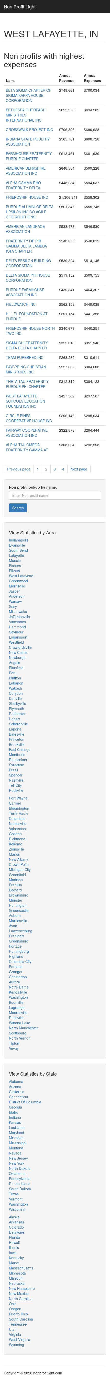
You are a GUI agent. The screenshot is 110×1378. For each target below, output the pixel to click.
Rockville (16, 790)
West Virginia (19, 1339)
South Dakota (20, 1188)
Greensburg (18, 941)
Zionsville (16, 849)
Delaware (16, 1232)
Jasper (14, 591)
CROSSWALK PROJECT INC (29, 129)
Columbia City (20, 961)
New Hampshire (22, 1288)
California (16, 1091)
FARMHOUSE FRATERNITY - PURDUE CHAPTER (30, 156)
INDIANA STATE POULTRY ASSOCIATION (28, 141)
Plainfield (16, 667)
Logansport (18, 637)
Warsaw (15, 601)
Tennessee (18, 1324)
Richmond (17, 838)
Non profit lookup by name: (33, 487)
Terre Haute (18, 813)
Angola (14, 662)
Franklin (15, 884)
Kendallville (18, 992)
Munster (15, 900)
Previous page (18, 469)
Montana (16, 1147)
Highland (16, 956)
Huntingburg (19, 951)
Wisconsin (17, 1209)
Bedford (15, 889)
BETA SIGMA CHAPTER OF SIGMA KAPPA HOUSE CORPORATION (28, 95)
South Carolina (21, 1319)
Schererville (18, 723)
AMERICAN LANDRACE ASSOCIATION (25, 229)
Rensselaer (18, 759)
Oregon (15, 1308)
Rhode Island (19, 1183)
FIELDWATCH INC (21, 304)
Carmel (15, 803)
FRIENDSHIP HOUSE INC (27, 197)
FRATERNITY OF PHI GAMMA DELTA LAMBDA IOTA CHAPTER (26, 246)
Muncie (15, 560)
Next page (79, 469)
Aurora (14, 981)
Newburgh (17, 657)
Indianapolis (18, 540)
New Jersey (18, 1158)
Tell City (15, 785)
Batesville (16, 734)
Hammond (17, 626)
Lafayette (16, 555)
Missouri (16, 1278)
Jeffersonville (19, 616)
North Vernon (19, 1038)
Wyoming (16, 1344)
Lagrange (17, 1007)
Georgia (15, 1107)
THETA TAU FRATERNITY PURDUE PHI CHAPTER (27, 384)
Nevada (15, 1153)
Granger (16, 971)
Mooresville (18, 1012)
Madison (16, 879)
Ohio (13, 1303)
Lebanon (16, 683)
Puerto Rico (18, 1313)
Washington (18, 997)
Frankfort (16, 935)
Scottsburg (17, 1032)
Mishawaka (18, 611)
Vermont (16, 1199)
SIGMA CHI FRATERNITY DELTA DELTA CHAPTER (27, 345)
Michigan (16, 1137)
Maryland (16, 1132)
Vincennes (17, 621)
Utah (13, 1329)
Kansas (15, 1122)
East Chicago (19, 749)
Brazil (13, 769)
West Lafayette (21, 575)
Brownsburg (18, 895)
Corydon (16, 693)
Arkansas (16, 1221)
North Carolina (20, 1298)
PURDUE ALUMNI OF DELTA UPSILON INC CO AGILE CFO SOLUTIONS (29, 211)
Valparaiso (17, 828)
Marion (14, 854)
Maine (14, 1262)
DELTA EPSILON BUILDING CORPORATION (28, 263)
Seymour (16, 631)
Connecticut (18, 1096)
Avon (13, 925)
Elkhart (14, 570)
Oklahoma (17, 1173)
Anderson (17, 596)
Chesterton (18, 976)
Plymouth (16, 708)
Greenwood (18, 580)
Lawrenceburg (20, 930)
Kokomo (15, 843)
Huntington (18, 905)
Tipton (14, 1043)
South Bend (18, 550)
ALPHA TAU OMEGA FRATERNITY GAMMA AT (27, 447)
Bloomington (19, 808)
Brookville (17, 744)
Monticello (17, 754)
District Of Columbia (25, 1101)
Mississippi (17, 1142)
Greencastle (19, 910)
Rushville (16, 1017)
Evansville (17, 545)
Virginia (15, 1334)
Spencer (16, 775)
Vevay (14, 1048)
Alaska (14, 1216)
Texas (14, 1193)
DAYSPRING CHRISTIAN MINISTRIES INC (26, 369)
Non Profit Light (20, 6)
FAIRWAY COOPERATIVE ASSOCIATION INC (27, 433)
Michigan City (20, 869)
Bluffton (15, 677)
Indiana (15, 1117)
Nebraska (17, 1283)
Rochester (17, 713)
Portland (16, 966)
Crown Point (19, 864)
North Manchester (23, 1027)
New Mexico (19, 1293)
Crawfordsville (20, 647)
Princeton (16, 739)
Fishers (15, 565)
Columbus (17, 818)
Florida (14, 1237)
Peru (13, 672)
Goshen (15, 833)
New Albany (18, 859)
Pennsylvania (19, 1178)
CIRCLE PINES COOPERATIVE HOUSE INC (29, 418)
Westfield (16, 642)
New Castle (18, 652)
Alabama (16, 1081)
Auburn (15, 915)
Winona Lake (19, 1022)
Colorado (16, 1227)
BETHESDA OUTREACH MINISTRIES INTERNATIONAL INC (26, 115)
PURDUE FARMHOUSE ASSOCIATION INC (25, 292)
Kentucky (16, 1257)
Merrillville (17, 585)
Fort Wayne (18, 797)
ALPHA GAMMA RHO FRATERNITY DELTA (23, 185)
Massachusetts (21, 1267)
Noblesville (17, 823)
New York (16, 1163)
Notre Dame (19, 987)
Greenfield (17, 874)
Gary (13, 606)
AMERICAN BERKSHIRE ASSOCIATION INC (26, 171)
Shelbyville (17, 703)
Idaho (13, 1112)
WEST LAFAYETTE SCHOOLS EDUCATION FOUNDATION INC (25, 401)
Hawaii (14, 1242)
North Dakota (19, 1168)
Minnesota (17, 1273)
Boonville (16, 1002)
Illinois (14, 1247)
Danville (15, 698)
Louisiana (17, 1127)
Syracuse (16, 764)
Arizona (15, 1086)
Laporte (15, 729)
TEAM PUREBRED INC (24, 357)
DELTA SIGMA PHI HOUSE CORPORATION (28, 278)
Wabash (15, 688)
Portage (15, 946)
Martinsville (18, 920)
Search (18, 507)
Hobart (14, 718)
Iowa (13, 1252)
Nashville (16, 780)
